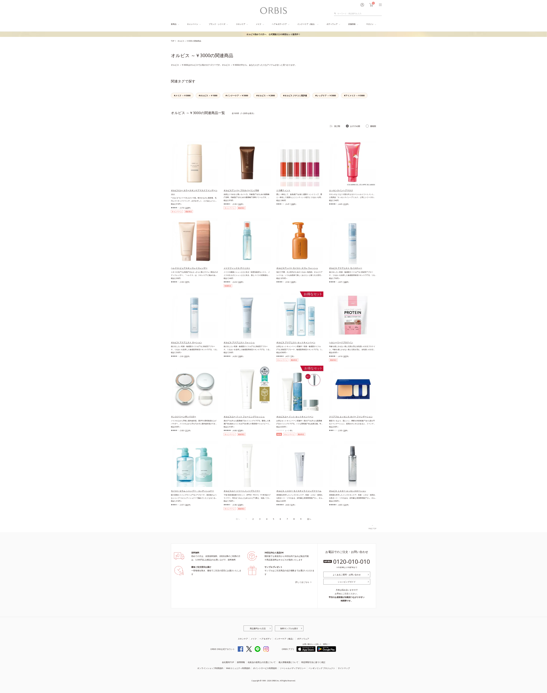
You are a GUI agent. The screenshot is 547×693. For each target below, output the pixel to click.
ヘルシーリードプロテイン (341, 342)
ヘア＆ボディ (266, 638)
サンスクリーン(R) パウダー (183, 416)
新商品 (173, 24)
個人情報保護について (288, 662)
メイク (258, 24)
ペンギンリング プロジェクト (322, 668)
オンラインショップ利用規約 (210, 668)
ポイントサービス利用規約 (265, 668)
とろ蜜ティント (283, 190)
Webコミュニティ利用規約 (238, 668)
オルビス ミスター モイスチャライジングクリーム (298, 491)
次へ (309, 519)
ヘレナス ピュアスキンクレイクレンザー (189, 268)
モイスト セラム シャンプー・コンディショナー (192, 491)
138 (292, 204)
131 (344, 505)
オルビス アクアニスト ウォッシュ (239, 342)
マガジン (369, 24)
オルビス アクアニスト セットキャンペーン (295, 342)
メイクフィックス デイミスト (237, 268)
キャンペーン (192, 24)
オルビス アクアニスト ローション (186, 342)
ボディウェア (332, 24)
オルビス (181, 41)
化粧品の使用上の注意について (262, 662)
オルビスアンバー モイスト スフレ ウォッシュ (297, 268)
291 (185, 356)
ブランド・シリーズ (217, 24)
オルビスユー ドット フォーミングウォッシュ (244, 416)
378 (239, 505)
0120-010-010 (351, 561)
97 (186, 282)
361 (186, 505)
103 (239, 282)
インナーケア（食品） (306, 24)
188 (344, 282)
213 (344, 204)
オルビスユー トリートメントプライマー (242, 491)
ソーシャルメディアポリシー (293, 668)
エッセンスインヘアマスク (341, 190)
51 (292, 505)
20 (344, 430)
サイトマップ (344, 668)
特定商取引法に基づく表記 (313, 662)
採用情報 (241, 662)
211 (186, 430)
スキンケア (240, 24)
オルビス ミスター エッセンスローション (347, 491)
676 (239, 430)
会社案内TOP (228, 662)
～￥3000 (189, 41)
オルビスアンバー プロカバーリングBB (241, 190)
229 (186, 208)
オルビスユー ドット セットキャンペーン (294, 416)
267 (344, 356)
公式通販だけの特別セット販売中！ (273, 34)
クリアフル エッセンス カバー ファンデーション (351, 416)
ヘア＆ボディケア (279, 24)
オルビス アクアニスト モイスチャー (345, 268)
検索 (335, 13)
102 (239, 204)
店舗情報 (352, 24)
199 (239, 356)
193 (292, 282)
